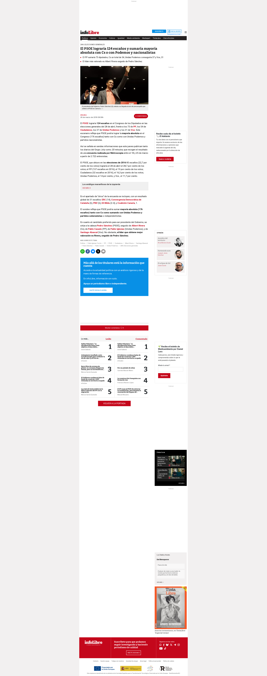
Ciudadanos (86, 130)
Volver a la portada (114, 403)
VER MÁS (181, 483)
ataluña (85, 203)
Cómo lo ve (161, 452)
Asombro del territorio (163, 239)
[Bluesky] (167, 645)
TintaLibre (157, 38)
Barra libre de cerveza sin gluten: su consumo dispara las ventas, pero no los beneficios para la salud (92, 368)
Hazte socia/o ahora (98, 290)
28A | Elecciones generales (129, 246)
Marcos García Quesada (89, 372)
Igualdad (121, 38)
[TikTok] (165, 648)
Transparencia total (174, 34)
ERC (104, 199)
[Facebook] (163, 645)
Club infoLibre (168, 38)
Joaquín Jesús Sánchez (162, 254)
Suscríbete (159, 31)
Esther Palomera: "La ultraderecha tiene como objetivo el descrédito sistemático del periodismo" (91, 346)
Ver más (159, 582)
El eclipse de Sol (164, 263)
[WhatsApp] (160, 645)
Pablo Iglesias (117, 229)
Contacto (95, 661)
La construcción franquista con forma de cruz (129, 379)
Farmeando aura (164, 251)
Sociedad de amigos (132, 661)
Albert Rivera (138, 225)
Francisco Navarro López (125, 382)
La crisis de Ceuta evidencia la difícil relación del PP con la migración (92, 390)
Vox (133, 130)
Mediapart (146, 38)
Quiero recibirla (165, 159)
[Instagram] (179, 645)
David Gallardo (86, 349)
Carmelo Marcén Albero (125, 370)
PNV (95, 203)
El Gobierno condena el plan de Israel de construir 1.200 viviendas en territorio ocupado (93, 379)
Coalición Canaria (126, 203)
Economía (103, 38)
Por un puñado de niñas (126, 368)
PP (134, 126)
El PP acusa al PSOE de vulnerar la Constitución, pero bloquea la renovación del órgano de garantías (129, 391)
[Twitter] (171, 645)
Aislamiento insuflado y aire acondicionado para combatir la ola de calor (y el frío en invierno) (93, 357)
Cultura (112, 38)
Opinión (93, 38)
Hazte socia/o (133, 653)
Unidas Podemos (111, 130)
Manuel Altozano (123, 395)
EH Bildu (106, 203)
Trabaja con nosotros (117, 661)
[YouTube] (161, 648)
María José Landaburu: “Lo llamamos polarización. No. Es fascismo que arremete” (163, 461)
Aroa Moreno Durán (164, 243)
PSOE (85, 123)
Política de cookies (168, 661)
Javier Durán (162, 265)
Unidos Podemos (112, 246)
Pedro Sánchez (104, 225)
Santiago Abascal (89, 232)
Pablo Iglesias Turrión (95, 243)
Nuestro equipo (105, 661)
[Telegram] (175, 645)
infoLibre (84, 361)
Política (85, 38)
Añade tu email (164, 365)
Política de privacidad (155, 661)
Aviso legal (143, 661)
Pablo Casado (95, 229)
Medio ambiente (133, 38)
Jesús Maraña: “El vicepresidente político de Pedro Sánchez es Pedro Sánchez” (162, 474)
